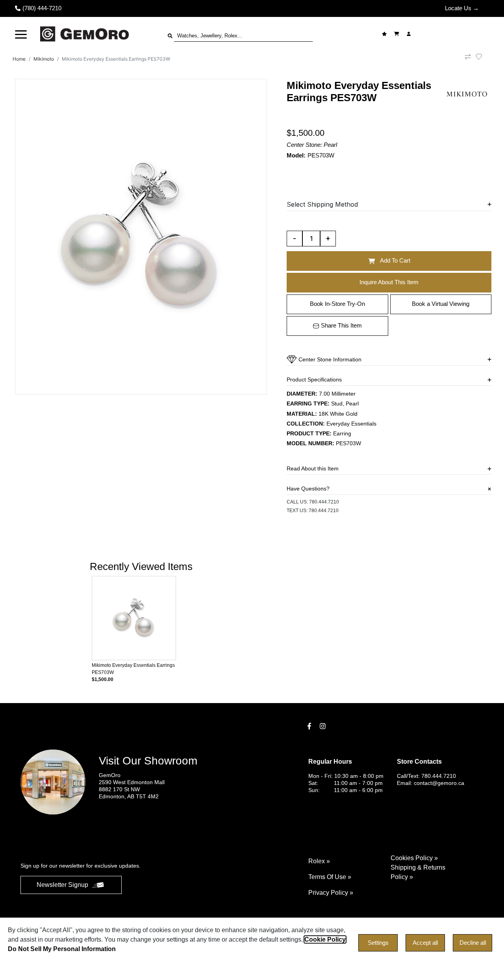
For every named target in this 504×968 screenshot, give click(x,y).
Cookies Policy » (414, 858)
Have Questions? (308, 488)
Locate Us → (462, 8)
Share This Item (341, 325)
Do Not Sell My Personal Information (62, 949)
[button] (21, 34)
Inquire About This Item (389, 282)
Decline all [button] (473, 942)
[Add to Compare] (468, 59)
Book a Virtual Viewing (440, 303)
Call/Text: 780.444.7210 (426, 776)
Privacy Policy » (330, 892)
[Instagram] (323, 726)
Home (19, 59)
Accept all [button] (425, 942)
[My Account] (409, 34)
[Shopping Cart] (397, 34)
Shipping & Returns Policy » (418, 872)
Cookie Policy (325, 939)
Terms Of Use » (329, 877)
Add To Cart (395, 260)
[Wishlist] (385, 34)
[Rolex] (451, 34)
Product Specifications (314, 379)
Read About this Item (313, 468)
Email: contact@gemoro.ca (430, 783)
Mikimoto (43, 59)
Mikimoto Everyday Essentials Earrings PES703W (116, 59)
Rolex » (319, 861)
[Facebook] (310, 726)
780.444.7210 (324, 502)
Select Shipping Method (322, 204)
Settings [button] (378, 942)
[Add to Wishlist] (483, 57)
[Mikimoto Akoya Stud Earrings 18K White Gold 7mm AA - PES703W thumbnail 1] (141, 236)
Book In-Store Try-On (337, 303)
